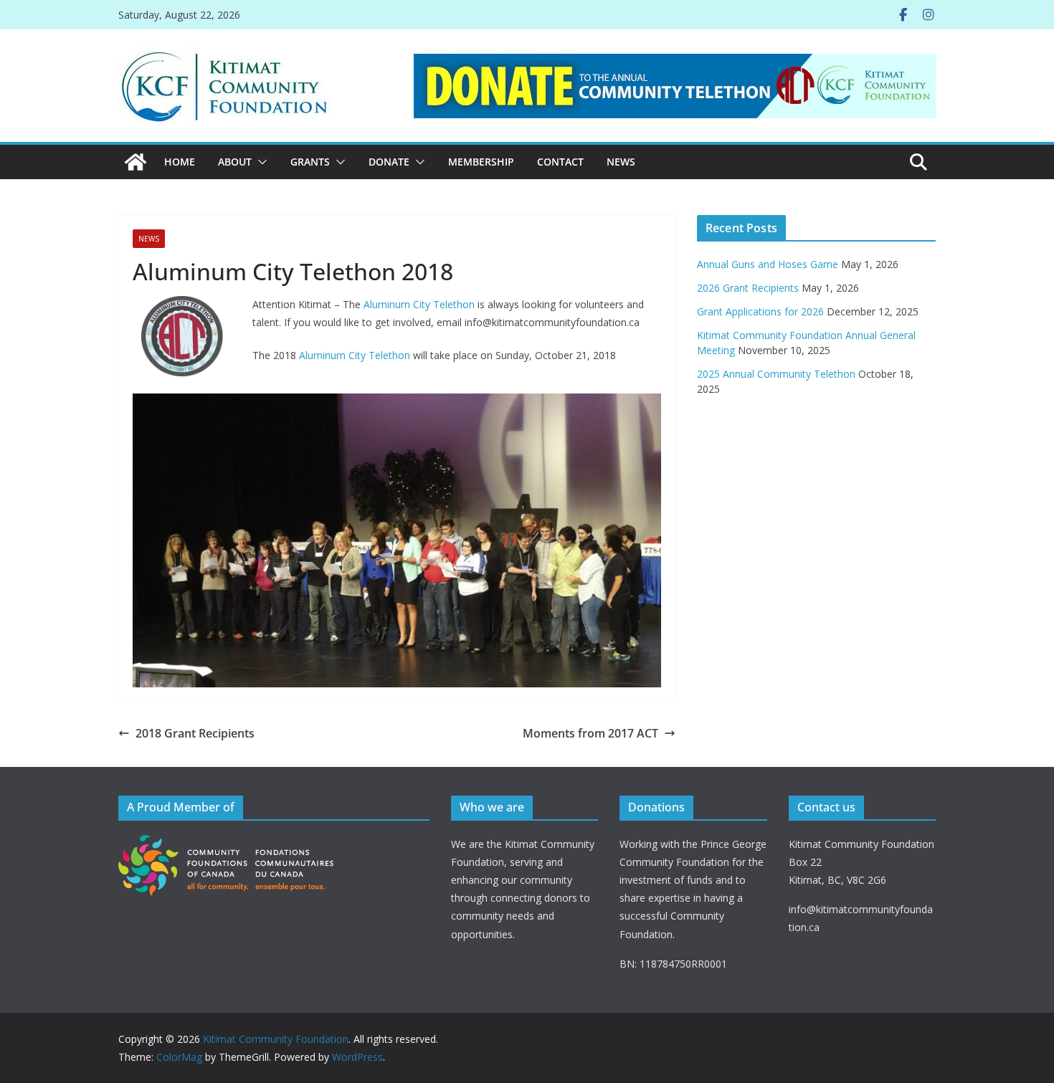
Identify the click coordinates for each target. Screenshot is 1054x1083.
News (621, 161)
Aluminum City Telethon (419, 304)
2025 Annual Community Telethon (776, 374)
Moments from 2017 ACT (590, 733)
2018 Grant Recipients (195, 733)
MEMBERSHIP (481, 161)
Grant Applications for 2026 (760, 311)
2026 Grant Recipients (748, 288)
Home (179, 161)
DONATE (389, 161)
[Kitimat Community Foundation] (135, 162)
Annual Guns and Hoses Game (767, 264)
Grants (310, 161)
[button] (259, 162)
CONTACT (560, 161)
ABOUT (235, 161)
